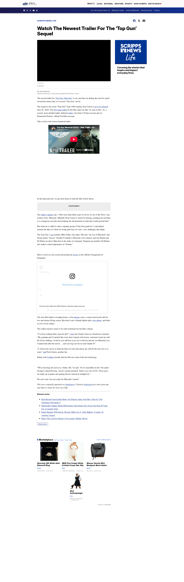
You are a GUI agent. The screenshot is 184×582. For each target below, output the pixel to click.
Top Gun (61, 310)
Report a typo (42, 424)
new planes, (97, 320)
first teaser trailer (60, 109)
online (70, 113)
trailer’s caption (47, 214)
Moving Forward (146, 10)
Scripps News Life (46, 21)
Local (100, 4)
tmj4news (28, 10)
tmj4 (24, 10)
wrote (72, 334)
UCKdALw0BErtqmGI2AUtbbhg (34, 10)
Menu (90, 4)
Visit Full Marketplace (104, 439)
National (108, 4)
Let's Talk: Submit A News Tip (100, 10)
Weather (119, 4)
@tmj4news (37, 10)
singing (77, 317)
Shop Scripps (140, 4)
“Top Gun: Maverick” (64, 98)
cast (51, 234)
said (44, 352)
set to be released (101, 106)
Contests (157, 10)
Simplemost (70, 384)
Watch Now (154, 4)
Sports (128, 4)
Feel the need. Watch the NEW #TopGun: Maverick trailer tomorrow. (62, 306)
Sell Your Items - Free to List (63, 440)
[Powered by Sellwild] (107, 504)
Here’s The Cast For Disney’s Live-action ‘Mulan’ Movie (64, 418)
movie (75, 254)
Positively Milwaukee (132, 10)
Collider (50, 357)
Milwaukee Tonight (118, 10)
